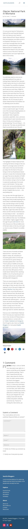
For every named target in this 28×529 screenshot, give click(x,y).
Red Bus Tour (11, 289)
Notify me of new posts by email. (14, 454)
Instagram (20, 321)
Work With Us (7, 505)
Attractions (6, 492)
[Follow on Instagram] (4, 525)
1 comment (13, 16)
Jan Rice (9, 365)
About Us (5, 503)
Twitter (7, 321)
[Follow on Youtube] (10, 525)
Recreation (6, 494)
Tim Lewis (6, 16)
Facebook (12, 321)
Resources (6, 509)
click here (16, 222)
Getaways (5, 496)
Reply (22, 406)
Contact (5, 507)
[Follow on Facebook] (7, 525)
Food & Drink (6, 490)
